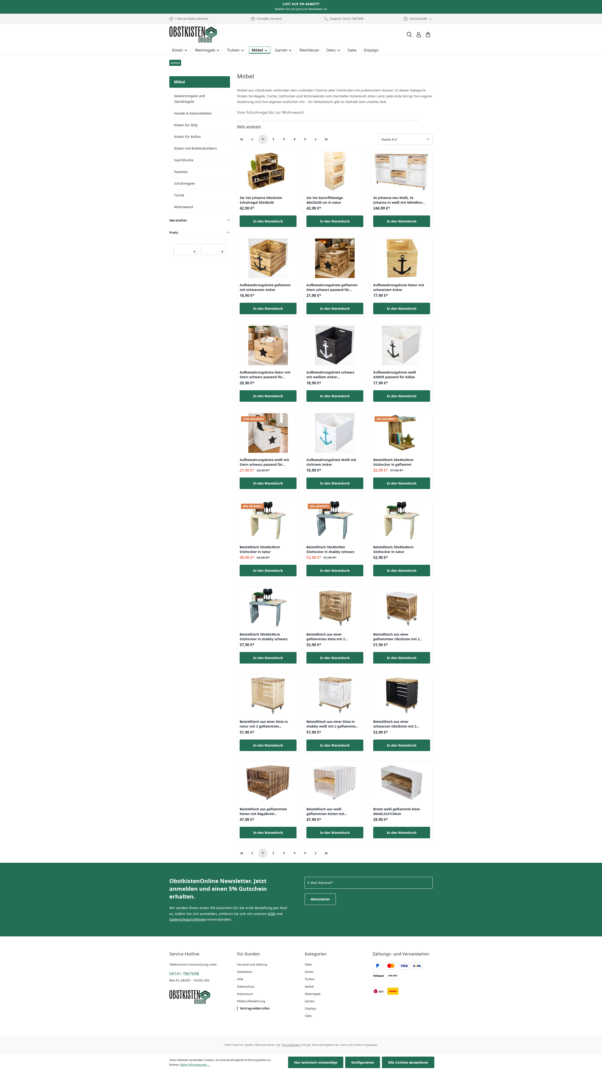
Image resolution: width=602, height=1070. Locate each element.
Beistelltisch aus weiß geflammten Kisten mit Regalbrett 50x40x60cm (325, 812)
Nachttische (184, 160)
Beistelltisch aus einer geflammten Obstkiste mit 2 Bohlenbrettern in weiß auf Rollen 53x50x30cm (396, 637)
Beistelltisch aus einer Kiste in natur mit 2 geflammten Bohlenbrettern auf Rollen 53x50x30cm (264, 724)
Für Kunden (248, 954)
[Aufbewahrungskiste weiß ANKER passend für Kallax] (401, 345)
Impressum (245, 994)
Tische (179, 195)
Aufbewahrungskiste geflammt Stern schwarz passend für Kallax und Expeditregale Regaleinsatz (331, 288)
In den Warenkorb (268, 221)
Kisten (309, 972)
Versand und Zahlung (252, 964)
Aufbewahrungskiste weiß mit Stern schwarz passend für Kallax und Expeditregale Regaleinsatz (264, 462)
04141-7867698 (184, 973)
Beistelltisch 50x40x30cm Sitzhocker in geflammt (393, 462)
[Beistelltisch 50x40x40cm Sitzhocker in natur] (401, 520)
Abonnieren (320, 899)
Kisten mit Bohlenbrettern (195, 148)
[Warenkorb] (428, 34)
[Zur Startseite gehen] (193, 34)
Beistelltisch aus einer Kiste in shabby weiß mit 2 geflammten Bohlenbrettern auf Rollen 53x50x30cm (332, 724)
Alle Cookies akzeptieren (408, 1062)
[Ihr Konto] (418, 34)
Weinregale (313, 994)
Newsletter (244, 972)
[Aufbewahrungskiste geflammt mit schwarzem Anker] (268, 258)
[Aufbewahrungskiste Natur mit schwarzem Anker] (401, 258)
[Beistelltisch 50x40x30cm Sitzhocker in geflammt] (401, 433)
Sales (308, 1016)
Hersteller (178, 220)
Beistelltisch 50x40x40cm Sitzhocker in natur (393, 549)
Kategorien (316, 954)
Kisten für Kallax (187, 136)
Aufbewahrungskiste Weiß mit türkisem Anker (331, 462)
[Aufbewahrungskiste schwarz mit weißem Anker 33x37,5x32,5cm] (334, 345)
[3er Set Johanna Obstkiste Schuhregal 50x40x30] (268, 171)
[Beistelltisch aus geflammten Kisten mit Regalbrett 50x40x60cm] (268, 782)
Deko (308, 964)
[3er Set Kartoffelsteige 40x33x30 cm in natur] (334, 171)
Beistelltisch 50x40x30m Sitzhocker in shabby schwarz (330, 549)
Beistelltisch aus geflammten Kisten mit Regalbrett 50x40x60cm (263, 812)
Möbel (309, 986)
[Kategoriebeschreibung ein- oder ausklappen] (249, 126)
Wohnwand (183, 206)
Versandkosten (291, 1044)
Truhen (310, 979)
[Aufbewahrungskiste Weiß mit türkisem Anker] (334, 433)
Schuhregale (184, 183)
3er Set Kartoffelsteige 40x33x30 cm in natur (324, 200)
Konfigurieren (362, 1062)
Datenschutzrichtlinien (187, 919)
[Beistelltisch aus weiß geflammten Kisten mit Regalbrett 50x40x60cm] (334, 782)
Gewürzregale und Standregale (189, 98)
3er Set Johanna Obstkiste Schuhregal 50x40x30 (261, 200)
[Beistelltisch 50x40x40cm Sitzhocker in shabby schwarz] (268, 607)
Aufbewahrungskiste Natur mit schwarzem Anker (398, 287)
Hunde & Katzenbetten (193, 113)
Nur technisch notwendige (315, 1062)
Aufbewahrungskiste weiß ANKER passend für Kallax (394, 374)
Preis (173, 232)
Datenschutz (246, 986)
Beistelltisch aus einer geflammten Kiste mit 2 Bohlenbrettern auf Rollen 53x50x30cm (327, 637)
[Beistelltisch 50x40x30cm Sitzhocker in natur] (268, 520)
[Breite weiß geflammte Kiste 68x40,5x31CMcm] (401, 782)
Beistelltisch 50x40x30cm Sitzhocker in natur (260, 549)
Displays (310, 1008)
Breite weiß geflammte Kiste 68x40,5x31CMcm (396, 811)
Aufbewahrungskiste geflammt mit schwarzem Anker (265, 287)
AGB (271, 913)
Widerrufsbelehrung (251, 1001)
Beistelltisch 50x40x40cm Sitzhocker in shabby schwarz (264, 636)
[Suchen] (409, 34)
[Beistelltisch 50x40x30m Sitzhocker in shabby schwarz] (334, 520)
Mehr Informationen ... (195, 1065)
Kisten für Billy (186, 125)
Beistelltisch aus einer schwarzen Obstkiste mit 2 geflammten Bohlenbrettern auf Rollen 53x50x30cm (399, 724)
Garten (309, 1001)
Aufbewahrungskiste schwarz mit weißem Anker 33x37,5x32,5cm (330, 375)
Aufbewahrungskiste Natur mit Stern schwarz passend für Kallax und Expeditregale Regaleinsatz (265, 375)
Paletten (181, 171)
